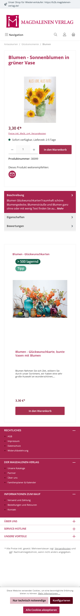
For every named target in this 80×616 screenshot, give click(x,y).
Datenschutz (14, 445)
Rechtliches (12, 430)
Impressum (13, 441)
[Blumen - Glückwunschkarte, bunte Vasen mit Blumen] (40, 299)
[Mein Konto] (64, 34)
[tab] (40, 202)
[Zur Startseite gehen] (40, 21)
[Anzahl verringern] (12, 149)
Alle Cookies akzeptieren (41, 610)
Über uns (12, 477)
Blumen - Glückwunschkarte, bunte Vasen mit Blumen (40, 353)
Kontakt (12, 509)
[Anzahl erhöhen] (34, 149)
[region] (40, 100)
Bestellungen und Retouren (22, 504)
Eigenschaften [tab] (15, 217)
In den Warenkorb (55, 149)
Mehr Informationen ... (49, 593)
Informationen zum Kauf (22, 494)
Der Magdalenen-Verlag (21, 462)
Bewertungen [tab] (15, 226)
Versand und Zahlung (19, 500)
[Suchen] (55, 34)
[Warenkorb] (73, 34)
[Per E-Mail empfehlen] (12, 174)
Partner (12, 472)
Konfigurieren (61, 600)
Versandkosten (63, 548)
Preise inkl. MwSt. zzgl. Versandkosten (27, 133)
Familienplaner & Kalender (22, 482)
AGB (10, 436)
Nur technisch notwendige (29, 600)
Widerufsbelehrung (18, 450)
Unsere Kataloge (16, 468)
